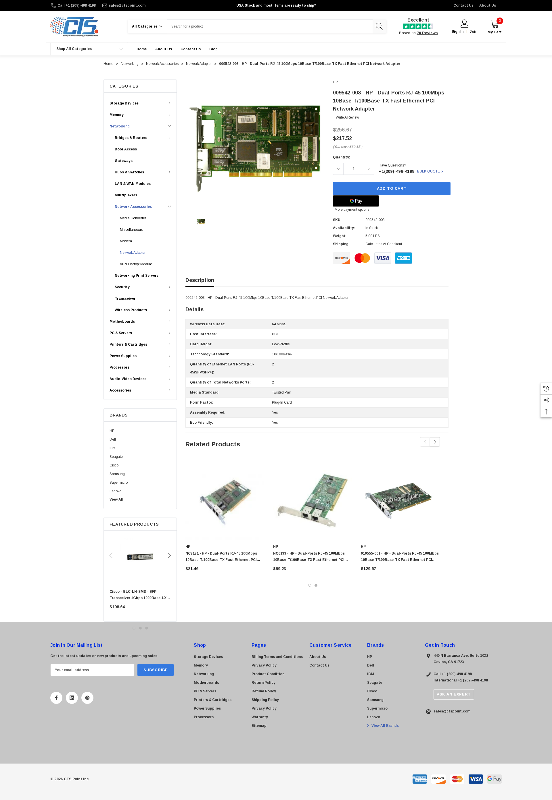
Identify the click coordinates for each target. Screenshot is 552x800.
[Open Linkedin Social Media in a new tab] (72, 698)
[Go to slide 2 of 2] (316, 585)
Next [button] (169, 555)
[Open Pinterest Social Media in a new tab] (87, 698)
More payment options (352, 210)
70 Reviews (427, 33)
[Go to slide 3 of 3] (146, 628)
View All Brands (385, 726)
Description (199, 280)
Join (473, 31)
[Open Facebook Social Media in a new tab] (56, 698)
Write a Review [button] (347, 117)
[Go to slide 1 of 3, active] (134, 628)
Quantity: (341, 157)
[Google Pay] (356, 201)
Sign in (457, 31)
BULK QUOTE (428, 171)
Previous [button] (111, 555)
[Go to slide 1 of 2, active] (309, 585)
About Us (487, 5)
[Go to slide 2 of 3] (140, 628)
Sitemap (259, 726)
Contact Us (463, 5)
